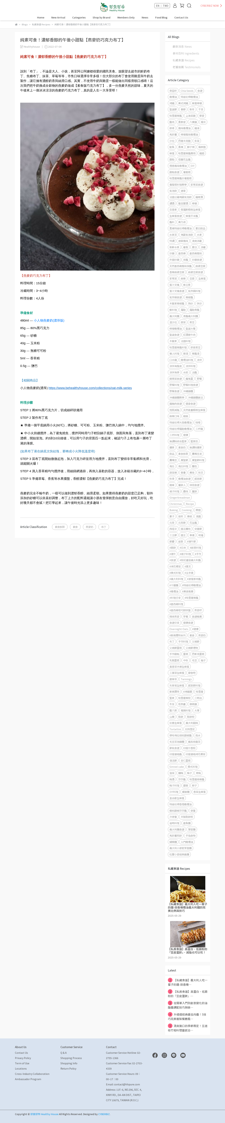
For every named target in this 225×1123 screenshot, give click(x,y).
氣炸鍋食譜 (175, 297)
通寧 (183, 190)
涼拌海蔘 (174, 372)
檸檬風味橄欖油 (189, 134)
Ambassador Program (28, 1079)
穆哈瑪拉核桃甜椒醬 (180, 735)
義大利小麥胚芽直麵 (180, 848)
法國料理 (186, 341)
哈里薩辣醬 (175, 115)
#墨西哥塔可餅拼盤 (180, 610)
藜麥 (201, 115)
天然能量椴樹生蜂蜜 (194, 410)
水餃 (185, 372)
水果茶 (173, 234)
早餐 (185, 616)
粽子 (194, 785)
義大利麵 (174, 316)
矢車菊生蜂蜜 (176, 685)
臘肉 (171, 122)
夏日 (194, 247)
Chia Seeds (187, 90)
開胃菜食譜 (175, 378)
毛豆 (194, 660)
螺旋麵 (185, 792)
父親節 (195, 641)
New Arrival (58, 17)
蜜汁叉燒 (174, 285)
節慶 (171, 541)
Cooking (187, 510)
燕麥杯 (198, 610)
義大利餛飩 (192, 723)
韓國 (198, 510)
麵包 (194, 466)
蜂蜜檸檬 (197, 103)
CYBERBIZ (104, 1114)
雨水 (197, 735)
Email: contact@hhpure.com (123, 1084)
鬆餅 (180, 716)
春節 (183, 109)
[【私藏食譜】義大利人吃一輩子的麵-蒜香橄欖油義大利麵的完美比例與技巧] (187, 889)
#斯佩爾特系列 (177, 635)
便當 (193, 810)
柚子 (203, 660)
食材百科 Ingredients (186, 53)
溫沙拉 (173, 322)
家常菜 (173, 278)
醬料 (171, 222)
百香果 (173, 209)
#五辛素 (189, 573)
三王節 (173, 535)
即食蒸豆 (195, 347)
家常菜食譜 (197, 184)
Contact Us (181, 17)
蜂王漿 (187, 285)
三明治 (198, 698)
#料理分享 (175, 597)
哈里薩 (199, 691)
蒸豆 (191, 322)
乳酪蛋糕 (174, 660)
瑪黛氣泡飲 (187, 234)
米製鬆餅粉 (187, 817)
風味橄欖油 (184, 128)
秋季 (171, 478)
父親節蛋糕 (175, 648)
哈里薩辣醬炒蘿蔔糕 (180, 178)
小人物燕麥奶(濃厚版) (49, 320)
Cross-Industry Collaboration (32, 1074)
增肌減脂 (174, 410)
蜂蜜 (171, 153)
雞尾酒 (199, 197)
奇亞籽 (173, 90)
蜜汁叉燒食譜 (176, 291)
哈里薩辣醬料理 (178, 347)
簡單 (171, 485)
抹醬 (185, 259)
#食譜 (172, 560)
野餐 (199, 378)
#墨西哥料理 (176, 604)
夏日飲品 (200, 228)
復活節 (173, 760)
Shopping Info (68, 1063)
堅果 (171, 698)
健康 (185, 435)
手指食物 (190, 835)
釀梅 (180, 773)
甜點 (171, 159)
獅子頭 (190, 147)
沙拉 (171, 141)
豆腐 (191, 278)
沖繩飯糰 (188, 391)
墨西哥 (182, 253)
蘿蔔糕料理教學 (178, 184)
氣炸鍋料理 (194, 291)
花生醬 (193, 522)
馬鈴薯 (173, 134)
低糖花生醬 (184, 159)
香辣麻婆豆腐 (176, 272)
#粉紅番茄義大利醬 (190, 560)
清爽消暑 (197, 241)
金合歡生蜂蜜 (176, 798)
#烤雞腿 (187, 691)
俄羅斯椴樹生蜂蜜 (190, 209)
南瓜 (171, 466)
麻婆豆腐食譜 (195, 272)
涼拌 (199, 360)
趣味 (185, 491)
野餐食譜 (174, 391)
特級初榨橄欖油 (189, 97)
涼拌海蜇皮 (175, 366)
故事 (180, 541)
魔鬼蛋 (189, 378)
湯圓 (198, 516)
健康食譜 (188, 622)
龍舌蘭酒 (183, 203)
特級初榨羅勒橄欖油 (180, 429)
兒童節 (198, 529)
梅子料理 (174, 785)
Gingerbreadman (179, 497)
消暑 (203, 247)
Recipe (190, 504)
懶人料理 (174, 353)
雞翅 (201, 153)
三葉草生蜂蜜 (176, 673)
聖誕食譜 (174, 334)
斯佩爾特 (174, 691)
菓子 (171, 516)
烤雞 (171, 103)
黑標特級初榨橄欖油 (180, 228)
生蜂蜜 (202, 278)
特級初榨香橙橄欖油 (180, 804)
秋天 (200, 472)
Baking (173, 510)
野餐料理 (174, 385)
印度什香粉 (189, 748)
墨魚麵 (187, 823)
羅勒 (183, 310)
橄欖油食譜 (184, 478)
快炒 (199, 303)
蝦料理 (173, 310)
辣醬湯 (195, 353)
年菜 (196, 141)
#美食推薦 (187, 591)
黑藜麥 (182, 122)
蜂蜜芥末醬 (192, 216)
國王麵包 (186, 529)
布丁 (103, 527)
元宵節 (182, 522)
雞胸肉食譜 (175, 403)
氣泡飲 (173, 190)
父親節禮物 (192, 648)
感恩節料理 (194, 685)
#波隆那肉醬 (194, 579)
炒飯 (171, 253)
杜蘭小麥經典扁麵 (179, 854)
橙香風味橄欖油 (178, 166)
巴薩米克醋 (184, 141)
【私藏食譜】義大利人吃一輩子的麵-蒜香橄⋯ (187, 982)
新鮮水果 (174, 247)
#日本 (183, 547)
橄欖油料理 (187, 360)
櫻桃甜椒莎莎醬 (178, 810)
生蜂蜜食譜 (175, 216)
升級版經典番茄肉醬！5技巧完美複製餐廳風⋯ (187, 1016)
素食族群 (60, 527)
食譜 (199, 90)
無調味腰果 (195, 447)
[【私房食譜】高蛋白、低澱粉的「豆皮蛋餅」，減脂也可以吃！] (187, 934)
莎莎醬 (182, 779)
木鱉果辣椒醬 (176, 303)
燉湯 (185, 353)
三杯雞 (199, 429)
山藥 (171, 716)
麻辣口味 (174, 416)
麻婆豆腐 (200, 266)
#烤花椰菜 (175, 566)
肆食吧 (191, 673)
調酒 (171, 203)
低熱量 (182, 704)
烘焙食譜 (194, 485)
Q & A (63, 1052)
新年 (191, 109)
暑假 (185, 247)
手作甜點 (174, 654)
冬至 (171, 704)
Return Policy (68, 1068)
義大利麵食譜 (176, 829)
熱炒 (190, 303)
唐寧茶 (173, 679)
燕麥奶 (89, 527)
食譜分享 (174, 622)
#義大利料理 (176, 579)
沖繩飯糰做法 (195, 397)
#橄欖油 (173, 591)
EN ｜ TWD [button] (162, 5)
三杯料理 (174, 435)
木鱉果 (173, 341)
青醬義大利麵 (190, 316)
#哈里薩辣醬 (191, 597)
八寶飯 (193, 122)
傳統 (189, 516)
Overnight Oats (178, 629)
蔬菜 (183, 322)
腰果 (171, 447)
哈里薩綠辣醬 (196, 779)
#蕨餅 (172, 547)
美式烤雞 (183, 103)
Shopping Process (71, 1058)
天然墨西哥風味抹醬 (180, 266)
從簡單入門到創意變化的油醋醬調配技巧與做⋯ (187, 1005)
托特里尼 (190, 729)
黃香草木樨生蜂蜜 (179, 666)
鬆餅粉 (190, 716)
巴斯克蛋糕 (198, 654)
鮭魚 (171, 147)
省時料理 (174, 823)
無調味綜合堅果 (178, 441)
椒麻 (185, 416)
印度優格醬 (175, 754)
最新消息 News (182, 46)
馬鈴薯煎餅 (175, 835)
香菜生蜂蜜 (199, 792)
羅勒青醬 (194, 310)
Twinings (186, 679)
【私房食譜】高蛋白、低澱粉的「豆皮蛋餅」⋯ (187, 993)
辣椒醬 (189, 297)
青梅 (198, 773)
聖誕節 (173, 109)
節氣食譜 (174, 748)
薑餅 (194, 491)
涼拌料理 (190, 366)
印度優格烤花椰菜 (195, 754)
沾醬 (194, 372)
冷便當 (173, 817)
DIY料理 (173, 792)
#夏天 (188, 566)
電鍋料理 (186, 710)
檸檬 (194, 203)
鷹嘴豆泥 (197, 453)
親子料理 (174, 491)
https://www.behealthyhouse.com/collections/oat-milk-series (90, 388)
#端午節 (191, 541)
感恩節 (198, 478)
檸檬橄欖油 (175, 328)
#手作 (198, 554)
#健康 (195, 629)
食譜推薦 (197, 616)
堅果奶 (194, 441)
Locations (21, 1068)
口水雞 (173, 360)
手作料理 (183, 641)
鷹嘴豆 (173, 460)
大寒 (196, 710)
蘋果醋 (202, 147)
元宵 (171, 522)
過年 (180, 516)
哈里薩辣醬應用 (186, 153)
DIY (192, 166)
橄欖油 (173, 97)
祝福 (200, 535)
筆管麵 (191, 829)
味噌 (197, 422)
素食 (75, 527)
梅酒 (171, 779)
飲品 (171, 453)
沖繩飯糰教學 (176, 397)
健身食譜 (190, 403)
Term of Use (22, 1063)
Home (40, 17)
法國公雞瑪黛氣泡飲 (180, 197)
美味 (191, 472)
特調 (171, 241)
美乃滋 (182, 222)
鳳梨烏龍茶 (194, 741)
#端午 (172, 554)
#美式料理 (175, 573)
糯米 (203, 122)
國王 (183, 535)
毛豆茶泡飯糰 (176, 741)
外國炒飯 (174, 259)
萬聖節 (184, 460)
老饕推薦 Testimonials (187, 67)
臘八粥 (173, 710)
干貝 (200, 109)
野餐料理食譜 (190, 385)
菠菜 (171, 773)
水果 (199, 234)
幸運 (191, 535)
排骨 (171, 128)
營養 (183, 472)
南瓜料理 (183, 466)
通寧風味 (183, 241)
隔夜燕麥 (174, 616)
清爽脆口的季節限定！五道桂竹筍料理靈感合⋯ (187, 1028)
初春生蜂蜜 (175, 723)
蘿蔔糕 (187, 172)
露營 (185, 785)
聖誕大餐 (190, 328)
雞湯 (196, 128)
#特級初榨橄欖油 (191, 585)
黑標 (180, 147)
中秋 (185, 660)
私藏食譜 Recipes (184, 60)
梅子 (189, 773)
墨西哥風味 (195, 253)
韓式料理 (193, 766)
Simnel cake (176, 766)
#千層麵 (173, 585)
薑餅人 (182, 485)
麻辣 (183, 278)
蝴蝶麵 (173, 842)
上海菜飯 (190, 115)
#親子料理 (185, 554)
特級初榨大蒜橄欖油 (180, 422)
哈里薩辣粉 (184, 698)
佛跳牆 (193, 704)
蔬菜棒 (173, 472)
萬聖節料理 (198, 460)
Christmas (175, 504)
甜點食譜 (174, 172)
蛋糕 (185, 654)
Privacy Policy (23, 1058)
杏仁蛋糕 (186, 760)
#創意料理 (195, 547)
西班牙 (173, 529)
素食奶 (182, 447)
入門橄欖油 (187, 842)
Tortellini (175, 729)
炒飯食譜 (197, 259)
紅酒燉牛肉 (189, 334)
